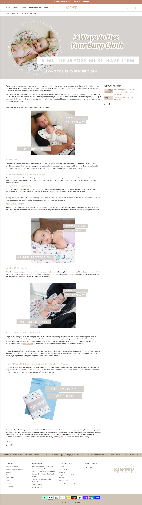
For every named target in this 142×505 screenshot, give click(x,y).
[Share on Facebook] (7, 445)
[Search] (127, 8)
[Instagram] (109, 104)
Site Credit (77, 502)
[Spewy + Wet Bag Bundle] (53, 422)
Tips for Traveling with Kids (123, 97)
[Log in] (131, 8)
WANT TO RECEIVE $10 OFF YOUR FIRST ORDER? (71, 2)
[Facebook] (105, 104)
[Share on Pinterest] (11, 445)
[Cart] (135, 8)
